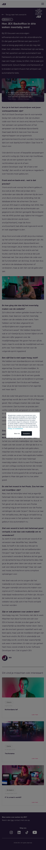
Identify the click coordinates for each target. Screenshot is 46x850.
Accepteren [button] (26, 433)
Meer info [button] (17, 433)
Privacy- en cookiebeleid (15, 428)
